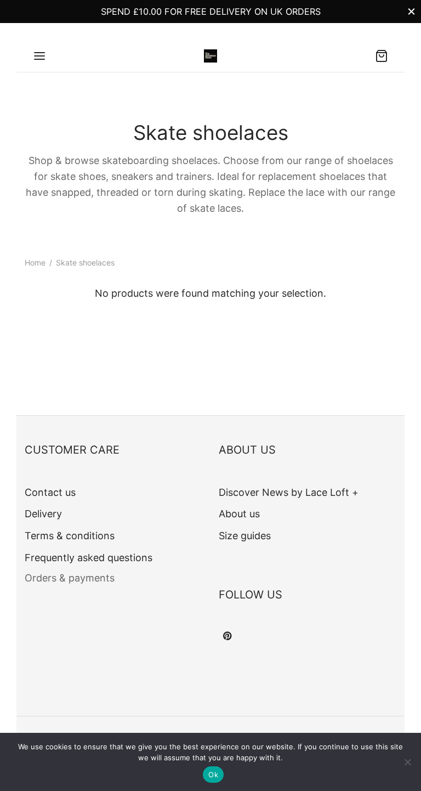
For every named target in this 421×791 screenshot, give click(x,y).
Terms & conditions (70, 535)
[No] (407, 761)
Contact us (50, 492)
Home (35, 262)
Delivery (43, 513)
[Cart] (381, 56)
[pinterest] (227, 636)
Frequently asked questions (88, 557)
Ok (213, 774)
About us (239, 513)
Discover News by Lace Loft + (289, 492)
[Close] (411, 11)
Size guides (245, 535)
